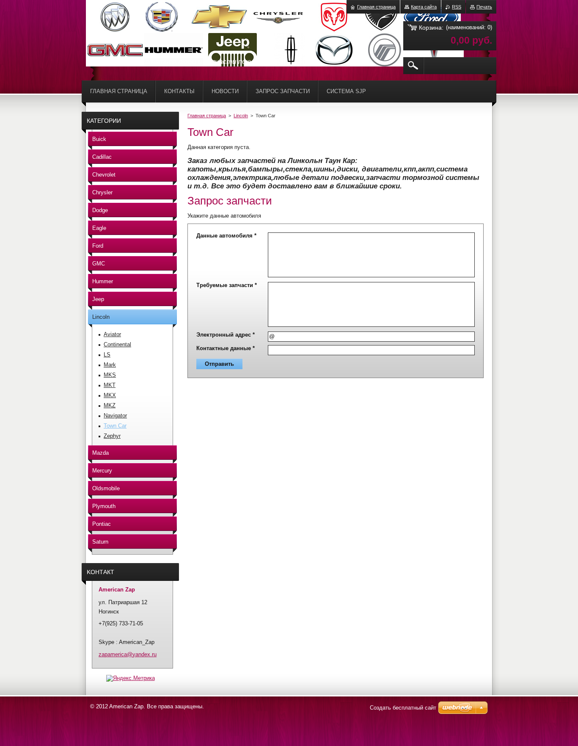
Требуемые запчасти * (226, 285)
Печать (484, 6)
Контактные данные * (225, 348)
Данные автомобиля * (226, 235)
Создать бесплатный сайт (403, 708)
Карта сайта (424, 6)
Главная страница (206, 115)
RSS (456, 6)
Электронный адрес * (225, 335)
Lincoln (241, 115)
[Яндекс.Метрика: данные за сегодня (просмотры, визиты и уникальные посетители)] (130, 678)
